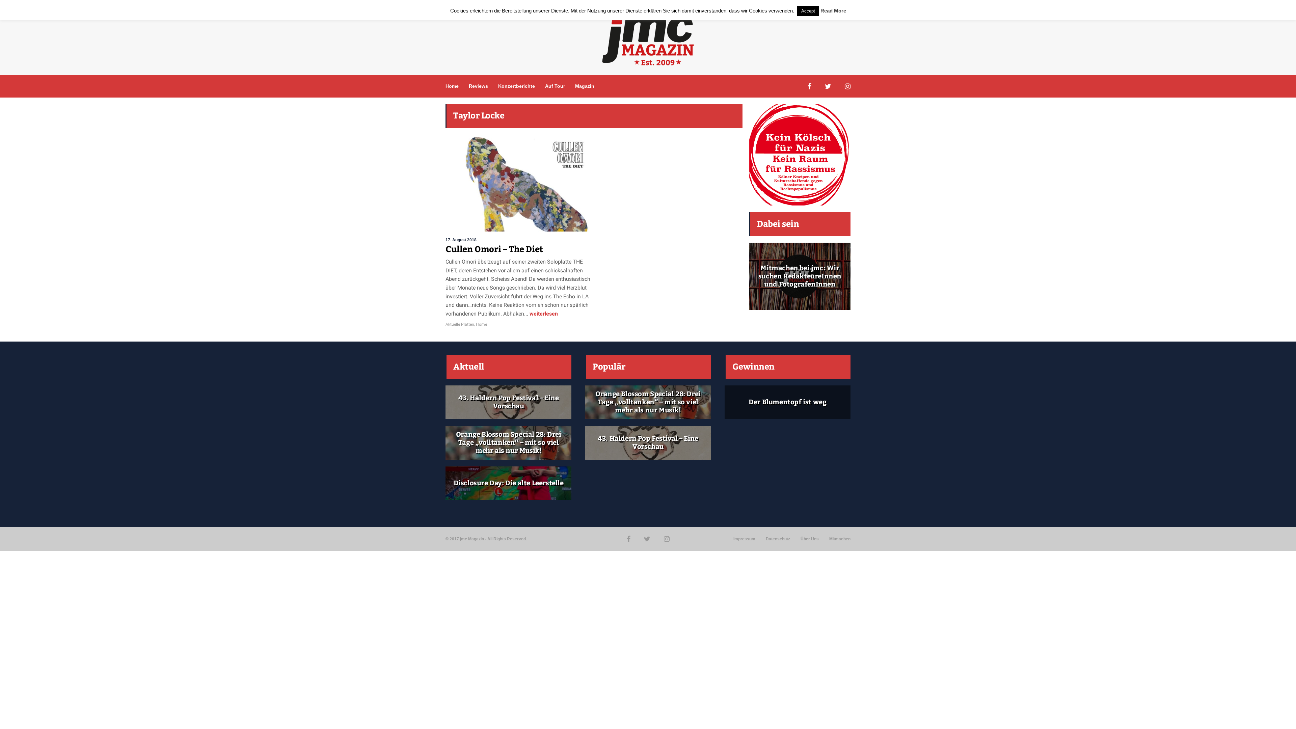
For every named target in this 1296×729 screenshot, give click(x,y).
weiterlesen (543, 313)
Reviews (478, 86)
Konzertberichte (516, 86)
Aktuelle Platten (460, 324)
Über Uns (810, 539)
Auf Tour (555, 86)
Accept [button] (808, 11)
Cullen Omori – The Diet (494, 249)
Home (452, 86)
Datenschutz (778, 539)
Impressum (744, 539)
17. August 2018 (461, 240)
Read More (833, 11)
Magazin (584, 86)
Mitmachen (839, 539)
